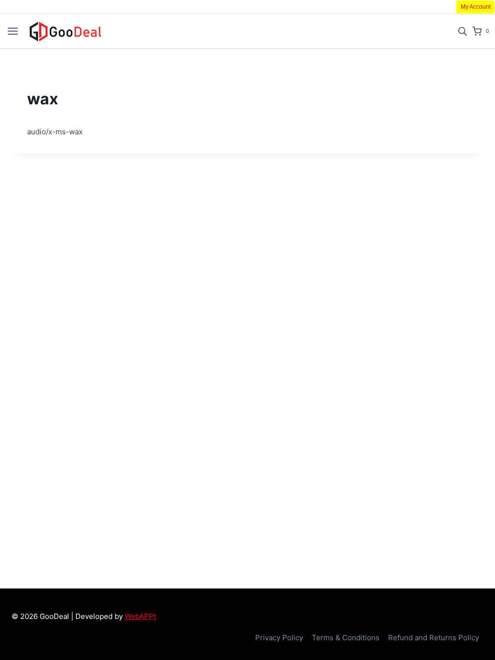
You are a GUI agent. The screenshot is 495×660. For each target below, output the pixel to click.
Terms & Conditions (345, 637)
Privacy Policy (279, 637)
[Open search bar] (462, 31)
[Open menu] (12, 31)
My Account (476, 6)
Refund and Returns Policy (433, 637)
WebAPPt (140, 616)
